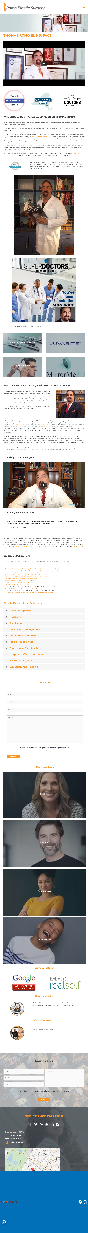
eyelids (29, 145)
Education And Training (24, 667)
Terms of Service (60, 751)
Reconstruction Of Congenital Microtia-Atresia (19, 582)
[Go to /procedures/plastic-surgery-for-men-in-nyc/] (44, 843)
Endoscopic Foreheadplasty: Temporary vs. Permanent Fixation (24, 572)
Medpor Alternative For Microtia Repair (17, 584)
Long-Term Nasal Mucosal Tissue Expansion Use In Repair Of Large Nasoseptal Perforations (32, 571)
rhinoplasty (6, 423)
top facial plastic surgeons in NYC (41, 136)
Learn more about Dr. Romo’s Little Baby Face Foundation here (35, 546)
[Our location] (85, 1202)
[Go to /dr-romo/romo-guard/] (22, 367)
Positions (15, 617)
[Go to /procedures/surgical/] (44, 795)
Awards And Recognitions (25, 629)
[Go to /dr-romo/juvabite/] (65, 343)
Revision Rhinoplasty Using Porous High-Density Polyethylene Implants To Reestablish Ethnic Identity (36, 569)
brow (32, 145)
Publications (17, 623)
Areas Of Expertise (21, 610)
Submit (13, 756)
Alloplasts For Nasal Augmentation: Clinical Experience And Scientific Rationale (29, 592)
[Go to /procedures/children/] (44, 940)
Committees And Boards (24, 635)
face (21, 145)
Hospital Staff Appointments (26, 654)
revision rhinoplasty (20, 424)
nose (24, 145)
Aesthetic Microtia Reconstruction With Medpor (19, 580)
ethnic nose (47, 426)
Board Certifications (21, 660)
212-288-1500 (17, 1142)
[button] (44, 610)
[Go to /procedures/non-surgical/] (44, 892)
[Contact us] (80, 1202)
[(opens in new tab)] (14, 100)
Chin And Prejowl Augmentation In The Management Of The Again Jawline (27, 576)
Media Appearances (21, 642)
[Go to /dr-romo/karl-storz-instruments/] (22, 343)
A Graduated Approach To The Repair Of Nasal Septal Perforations (25, 574)
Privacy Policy (51, 751)
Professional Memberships (25, 648)
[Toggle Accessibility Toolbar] (4, 1222)
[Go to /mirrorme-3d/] (65, 367)
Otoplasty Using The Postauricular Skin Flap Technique (21, 578)
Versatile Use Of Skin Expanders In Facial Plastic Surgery (22, 588)
